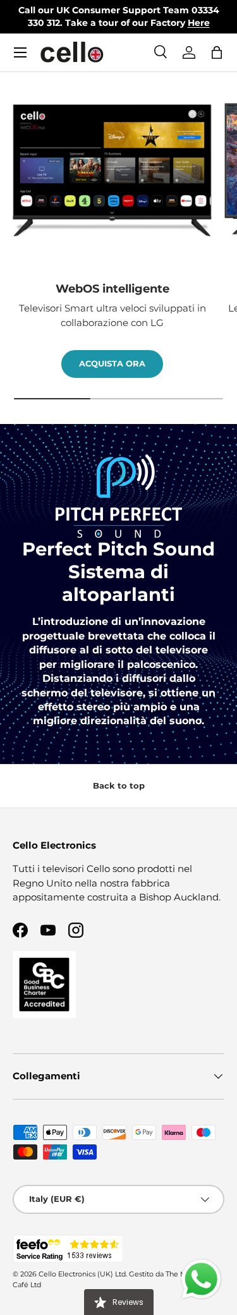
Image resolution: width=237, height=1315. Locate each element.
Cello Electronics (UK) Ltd (82, 1274)
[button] (217, 52)
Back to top (119, 785)
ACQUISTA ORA (112, 363)
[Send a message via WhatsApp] (201, 1279)
